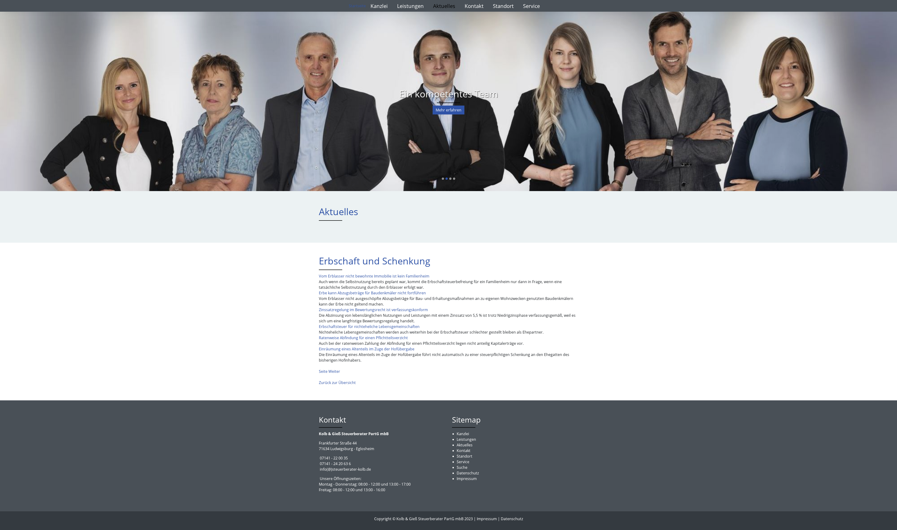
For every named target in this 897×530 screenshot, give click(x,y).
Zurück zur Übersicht (337, 382)
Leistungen (410, 5)
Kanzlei (379, 5)
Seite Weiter (329, 371)
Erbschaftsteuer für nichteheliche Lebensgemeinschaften (369, 326)
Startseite (357, 5)
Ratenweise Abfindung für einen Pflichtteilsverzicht (363, 337)
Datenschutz (512, 518)
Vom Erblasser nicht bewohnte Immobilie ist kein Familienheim (374, 276)
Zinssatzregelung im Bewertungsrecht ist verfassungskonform (373, 309)
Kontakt (474, 5)
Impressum (487, 518)
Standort (503, 5)
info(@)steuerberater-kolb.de (345, 469)
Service (531, 5)
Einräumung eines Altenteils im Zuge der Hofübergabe (366, 349)
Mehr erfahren (448, 110)
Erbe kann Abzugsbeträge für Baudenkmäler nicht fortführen (372, 292)
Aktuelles (444, 5)
